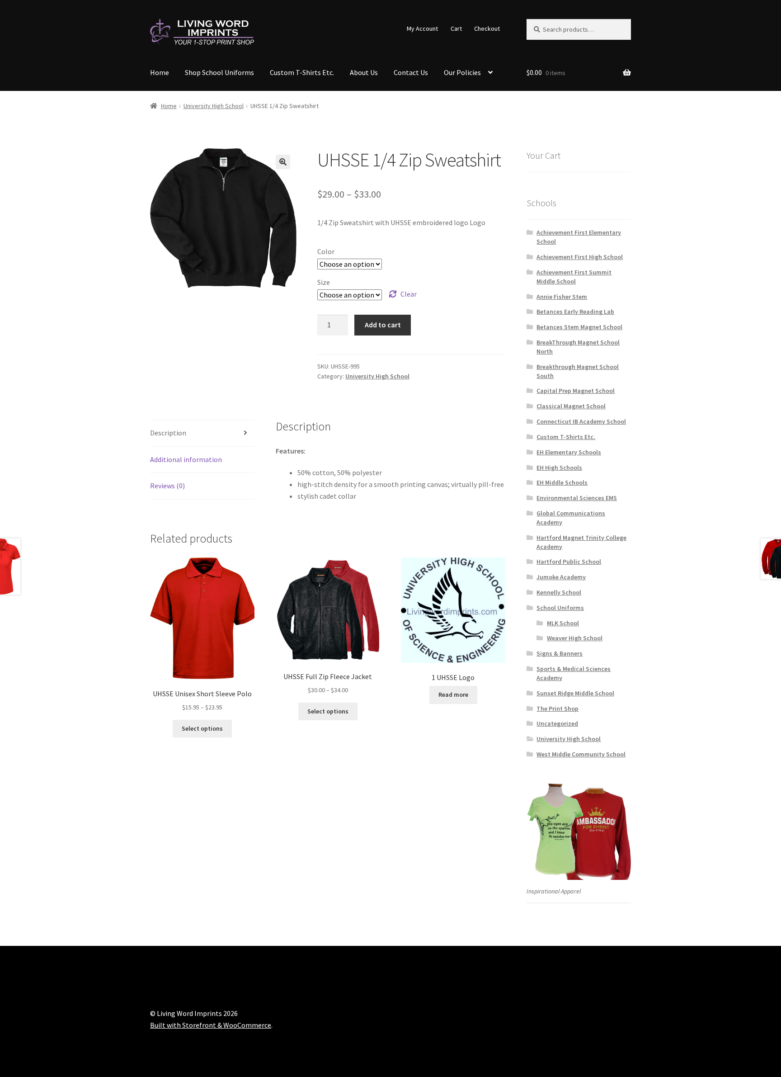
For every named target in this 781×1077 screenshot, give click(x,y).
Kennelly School (558, 592)
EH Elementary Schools (568, 452)
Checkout (487, 28)
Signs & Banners (559, 653)
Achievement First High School (579, 257)
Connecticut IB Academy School (581, 421)
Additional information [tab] (186, 459)
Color (325, 251)
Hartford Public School (568, 561)
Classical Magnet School (571, 406)
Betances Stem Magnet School (579, 327)
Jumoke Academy (561, 577)
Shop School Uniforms (219, 72)
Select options (202, 728)
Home (159, 72)
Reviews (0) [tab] (167, 485)
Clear (408, 293)
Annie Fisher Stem (561, 297)
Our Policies (462, 72)
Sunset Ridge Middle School (575, 693)
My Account (422, 28)
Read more (453, 694)
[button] (283, 162)
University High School (213, 106)
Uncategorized (557, 723)
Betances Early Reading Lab (575, 311)
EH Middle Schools (562, 482)
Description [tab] (168, 432)
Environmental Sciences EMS (576, 498)
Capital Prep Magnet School (575, 391)
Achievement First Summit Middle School (574, 276)
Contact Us (411, 72)
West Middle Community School (581, 754)
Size (323, 282)
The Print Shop (557, 708)
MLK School (563, 623)
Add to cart (383, 324)
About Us (364, 72)
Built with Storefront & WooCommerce (210, 1025)
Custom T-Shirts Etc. (302, 72)
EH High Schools (559, 467)
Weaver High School (574, 638)
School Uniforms (560, 608)
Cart (456, 28)
